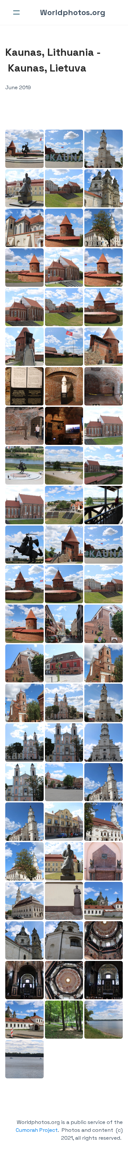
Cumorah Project (37, 1130)
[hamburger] (16, 12)
